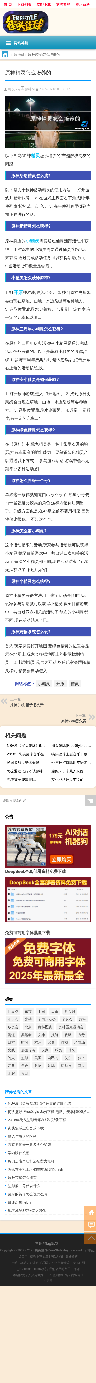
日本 (11, 1042)
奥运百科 (83, 4)
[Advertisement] (48, 1334)
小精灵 (32, 240)
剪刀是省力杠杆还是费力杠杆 (31, 1160)
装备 (11, 1065)
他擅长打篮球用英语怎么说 (72, 762)
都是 (81, 1065)
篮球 (24, 1057)
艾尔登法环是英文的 (67, 779)
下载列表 (24, 4)
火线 (11, 1050)
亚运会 (13, 1019)
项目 (24, 1073)
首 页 (8, 4)
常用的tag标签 (46, 1243)
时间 (24, 1042)
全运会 (67, 1019)
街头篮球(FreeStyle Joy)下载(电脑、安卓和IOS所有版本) (73, 745)
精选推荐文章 (39, 1256)
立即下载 (44, 4)
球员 (58, 1050)
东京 (28, 1011)
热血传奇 (28, 1050)
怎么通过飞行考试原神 (25, 770)
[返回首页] (90, 1212)
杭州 (37, 1042)
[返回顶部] (90, 1237)
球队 (71, 1050)
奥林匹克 (45, 1026)
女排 (41, 1034)
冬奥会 (13, 1026)
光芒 (28, 1019)
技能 (54, 1034)
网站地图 (57, 1256)
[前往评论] (90, 1225)
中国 (41, 1011)
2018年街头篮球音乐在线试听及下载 (28, 753)
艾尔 (68, 1057)
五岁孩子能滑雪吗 (21, 779)
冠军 (82, 1019)
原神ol (19, 54)
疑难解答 (71, 1256)
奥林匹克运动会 (70, 1026)
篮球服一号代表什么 (24, 1185)
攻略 (68, 1034)
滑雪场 (79, 1042)
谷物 (37, 1065)
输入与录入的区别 (22, 1136)
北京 (28, 1026)
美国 (37, 1057)
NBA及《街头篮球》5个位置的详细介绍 (28, 745)
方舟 (81, 1034)
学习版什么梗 (18, 1152)
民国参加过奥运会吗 (23, 762)
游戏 (64, 1042)
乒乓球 (70, 1011)
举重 (54, 1011)
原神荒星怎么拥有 (22, 1177)
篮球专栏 (63, 4)
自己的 (53, 1057)
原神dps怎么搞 (73, 720)
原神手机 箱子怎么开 (27, 704)
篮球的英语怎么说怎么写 (27, 1193)
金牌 (11, 1073)
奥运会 (26, 1034)
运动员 (66, 1065)
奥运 (11, 1034)
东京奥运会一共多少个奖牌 (29, 1144)
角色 (24, 1065)
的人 (11, 1057)
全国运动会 (47, 1019)
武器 (51, 1042)
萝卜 (81, 1057)
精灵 (35, 155)
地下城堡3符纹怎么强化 (27, 1210)
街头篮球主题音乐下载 (69, 753)
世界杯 (13, 1011)
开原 (18, 292)
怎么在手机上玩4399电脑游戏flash (35, 1169)
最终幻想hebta (19, 1202)
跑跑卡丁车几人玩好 (67, 770)
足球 (51, 1065)
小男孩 (48, 1280)
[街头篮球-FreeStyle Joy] (48, 22)
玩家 (45, 1050)
